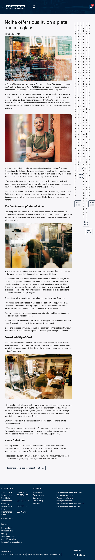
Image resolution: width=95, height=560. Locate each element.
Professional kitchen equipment (69, 492)
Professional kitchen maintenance (70, 503)
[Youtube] (80, 555)
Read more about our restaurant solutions (25, 468)
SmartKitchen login (9, 539)
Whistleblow (55, 554)
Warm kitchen (38, 495)
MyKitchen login (7, 536)
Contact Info (7, 488)
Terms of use (20, 554)
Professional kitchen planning (68, 506)
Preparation (37, 492)
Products (37, 488)
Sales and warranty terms (38, 554)
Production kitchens (64, 498)
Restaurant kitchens (64, 495)
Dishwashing (38, 501)
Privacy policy (7, 554)
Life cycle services (64, 501)
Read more (78, 204)
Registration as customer (11, 542)
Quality (4, 534)
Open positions (7, 531)
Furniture (36, 503)
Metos (4, 524)
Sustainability (6, 528)
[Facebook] (77, 555)
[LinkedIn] (83, 555)
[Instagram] (74, 555)
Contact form (7, 518)
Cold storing (38, 498)
